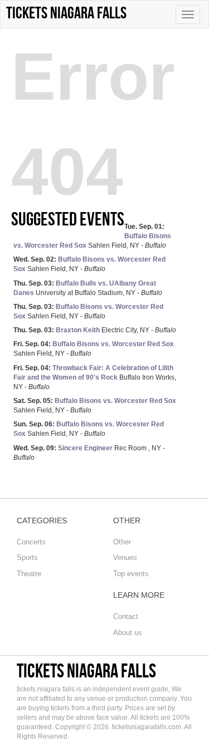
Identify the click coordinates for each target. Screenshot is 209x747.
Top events (131, 573)
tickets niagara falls (86, 670)
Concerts (31, 542)
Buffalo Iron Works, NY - (94, 377)
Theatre (29, 573)
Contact (125, 616)
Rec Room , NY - (89, 452)
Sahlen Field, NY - (92, 236)
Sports (27, 557)
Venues (125, 557)
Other (122, 542)
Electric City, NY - (94, 330)
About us (127, 632)
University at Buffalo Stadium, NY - (87, 288)
